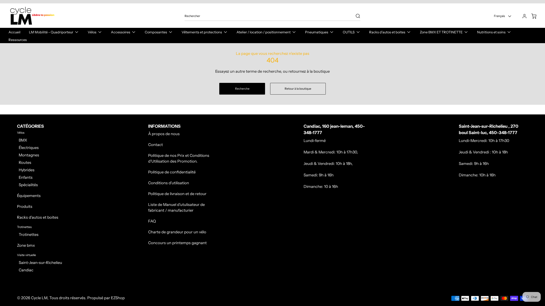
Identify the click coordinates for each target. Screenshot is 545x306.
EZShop (118, 298)
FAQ (152, 221)
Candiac (26, 270)
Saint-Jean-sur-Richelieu (40, 262)
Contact (155, 144)
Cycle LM (39, 298)
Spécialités (28, 185)
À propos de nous (164, 134)
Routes (25, 162)
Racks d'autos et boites (37, 217)
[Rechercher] (355, 16)
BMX (23, 140)
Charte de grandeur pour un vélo (177, 232)
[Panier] (531, 16)
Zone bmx (26, 245)
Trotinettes (29, 234)
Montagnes (29, 155)
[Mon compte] (522, 16)
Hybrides (26, 170)
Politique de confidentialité (172, 172)
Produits (24, 206)
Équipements (29, 195)
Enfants (26, 177)
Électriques (29, 147)
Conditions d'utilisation (168, 183)
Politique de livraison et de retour (177, 193)
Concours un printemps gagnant (177, 243)
